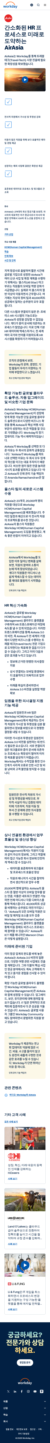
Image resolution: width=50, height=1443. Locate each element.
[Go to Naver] (41, 1391)
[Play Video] (25, 79)
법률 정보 (9, 1429)
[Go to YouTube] (35, 1391)
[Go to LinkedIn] (15, 1391)
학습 (5, 1414)
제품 (5, 1401)
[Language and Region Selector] (31, 5)
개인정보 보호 (21, 1429)
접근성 (32, 1429)
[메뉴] (45, 5)
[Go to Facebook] (21, 1391)
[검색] (38, 5)
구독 (40, 1429)
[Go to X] (8, 1391)
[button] (25, 79)
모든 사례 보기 (11, 1121)
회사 (5, 1421)
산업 (5, 1408)
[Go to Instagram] (28, 1391)
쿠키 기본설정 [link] (23, 1433)
